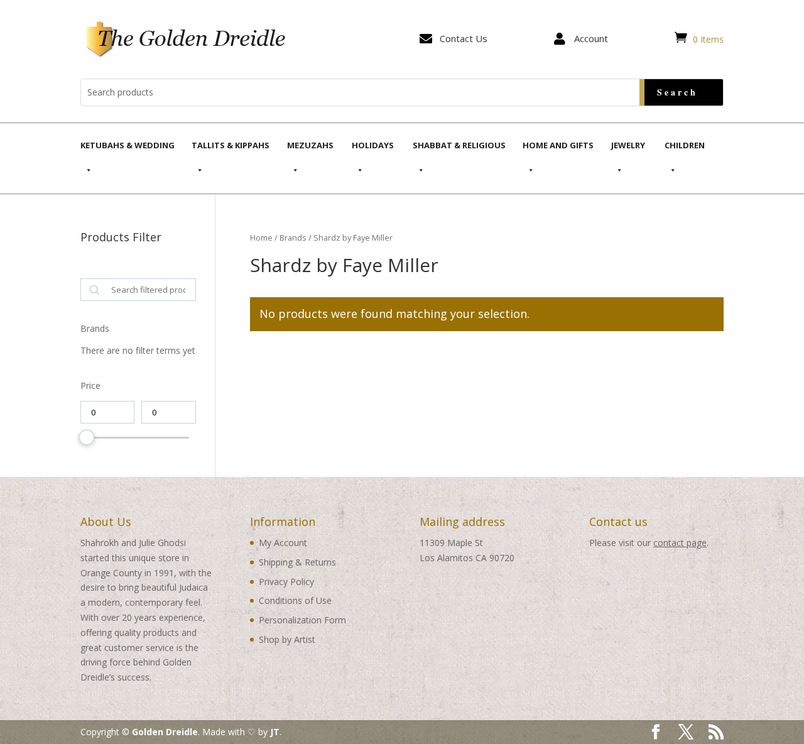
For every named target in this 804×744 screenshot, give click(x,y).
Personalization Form (302, 620)
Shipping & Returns (297, 562)
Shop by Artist (287, 639)
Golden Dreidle (165, 732)
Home (261, 237)
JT (275, 732)
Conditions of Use (295, 600)
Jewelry (628, 145)
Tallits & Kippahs (230, 145)
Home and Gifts (558, 145)
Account (591, 38)
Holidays (373, 145)
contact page (680, 543)
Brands (293, 237)
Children (685, 145)
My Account (283, 543)
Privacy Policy (286, 582)
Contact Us (463, 38)
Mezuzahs (310, 145)
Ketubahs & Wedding (127, 145)
